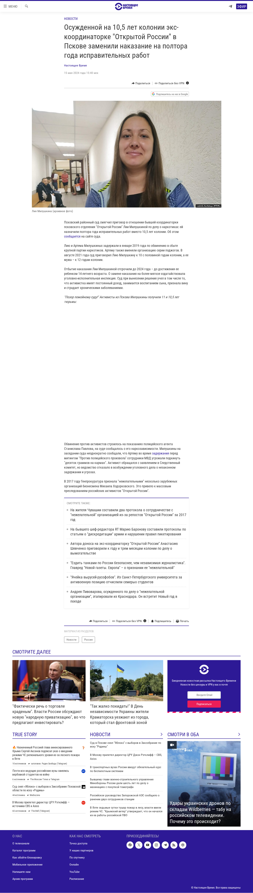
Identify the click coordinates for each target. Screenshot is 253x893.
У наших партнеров (81, 850)
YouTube (74, 872)
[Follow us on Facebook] (130, 845)
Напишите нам (21, 872)
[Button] (141, 83)
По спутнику (77, 857)
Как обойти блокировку (27, 857)
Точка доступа (78, 843)
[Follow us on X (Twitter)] (138, 845)
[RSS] (173, 845)
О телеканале (20, 843)
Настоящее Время (75, 65)
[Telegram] (230, 6)
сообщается (72, 236)
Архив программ (22, 879)
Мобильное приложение (27, 864)
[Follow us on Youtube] (147, 845)
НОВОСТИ (100, 734)
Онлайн (74, 864)
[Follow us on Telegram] (165, 845)
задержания (160, 453)
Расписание (76, 879)
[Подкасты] (182, 845)
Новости (71, 19)
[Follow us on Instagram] (156, 845)
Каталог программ (23, 850)
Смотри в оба (183, 734)
